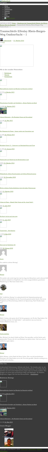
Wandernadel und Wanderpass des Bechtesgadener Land (14, 159)
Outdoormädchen (4, 333)
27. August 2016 (10, 149)
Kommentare (8, 76)
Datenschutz (32, 449)
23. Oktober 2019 (8, 191)
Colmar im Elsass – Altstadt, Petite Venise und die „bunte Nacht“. (16, 202)
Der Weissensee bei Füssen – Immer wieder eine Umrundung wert (17, 131)
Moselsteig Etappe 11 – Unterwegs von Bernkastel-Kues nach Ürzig (17, 145)
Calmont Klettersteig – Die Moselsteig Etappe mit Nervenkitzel (16, 117)
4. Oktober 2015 (9, 92)
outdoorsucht (7, 40)
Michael (2, 274)
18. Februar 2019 (8, 248)
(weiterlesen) (34, 374)
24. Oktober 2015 (10, 106)
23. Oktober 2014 (9, 163)
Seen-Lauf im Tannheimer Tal (7, 244)
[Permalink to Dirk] (8, 446)
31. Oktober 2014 (18, 40)
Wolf (1, 293)
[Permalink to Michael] (8, 437)
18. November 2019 (10, 177)
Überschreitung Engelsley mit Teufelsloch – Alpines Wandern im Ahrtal (18, 103)
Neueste (6, 75)
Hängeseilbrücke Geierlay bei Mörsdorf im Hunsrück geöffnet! (16, 88)
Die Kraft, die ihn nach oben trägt (8, 216)
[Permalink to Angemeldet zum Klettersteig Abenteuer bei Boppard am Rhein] (3, 255)
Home (14, 23)
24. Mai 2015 (9, 120)
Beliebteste (7, 73)
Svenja (1, 259)
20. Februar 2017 (10, 135)
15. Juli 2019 (7, 206)
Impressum (24, 449)
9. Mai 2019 (7, 234)
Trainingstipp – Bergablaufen (7, 230)
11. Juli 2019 (7, 220)
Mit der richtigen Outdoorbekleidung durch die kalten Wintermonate (17, 188)
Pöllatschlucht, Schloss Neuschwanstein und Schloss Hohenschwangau (18, 173)
